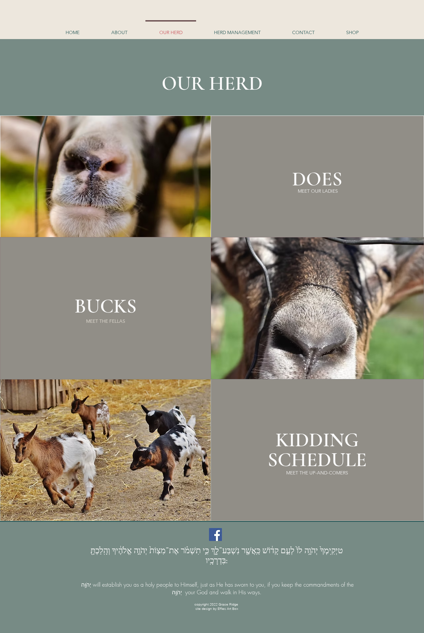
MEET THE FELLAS (105, 321)
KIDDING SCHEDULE (317, 450)
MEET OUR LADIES (318, 191)
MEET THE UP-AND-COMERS (317, 473)
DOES (317, 179)
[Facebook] (215, 534)
